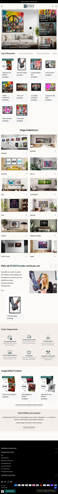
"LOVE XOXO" (20, 118)
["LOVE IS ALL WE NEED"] (50, 87)
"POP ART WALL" (50, 73)
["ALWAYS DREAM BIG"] (36, 64)
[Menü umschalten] (1, 6)
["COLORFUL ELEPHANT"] (36, 87)
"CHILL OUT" (20, 95)
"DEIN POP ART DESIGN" (9, 394)
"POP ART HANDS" (22, 73)
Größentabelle (5, 458)
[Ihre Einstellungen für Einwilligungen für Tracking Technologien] (2, 491)
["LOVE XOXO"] (21, 110)
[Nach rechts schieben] (55, 266)
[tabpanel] (29, 90)
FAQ (2, 455)
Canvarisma (4, 487)
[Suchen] (52, 6)
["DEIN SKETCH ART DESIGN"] (48, 383)
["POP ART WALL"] (50, 64)
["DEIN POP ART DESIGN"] (7, 64)
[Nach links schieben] (51, 266)
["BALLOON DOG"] (7, 110)
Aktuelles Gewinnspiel (7, 471)
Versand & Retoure (6, 466)
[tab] (8, 53)
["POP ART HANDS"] (21, 64)
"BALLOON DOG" (7, 118)
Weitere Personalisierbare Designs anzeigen (29, 405)
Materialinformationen (7, 460)
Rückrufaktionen (5, 469)
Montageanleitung (6, 463)
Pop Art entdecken (29, 427)
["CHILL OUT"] (21, 87)
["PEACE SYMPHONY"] (7, 87)
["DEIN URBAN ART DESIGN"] (29, 383)
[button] (10, 491)
